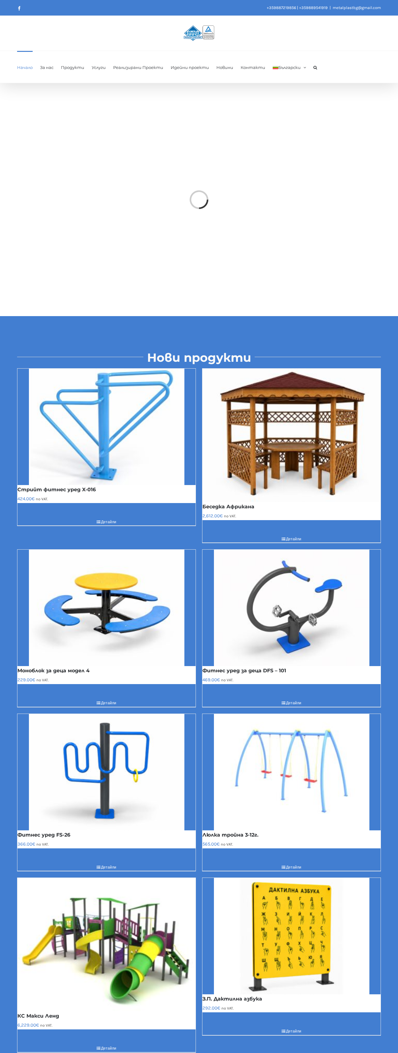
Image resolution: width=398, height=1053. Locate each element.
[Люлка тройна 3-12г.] (291, 772)
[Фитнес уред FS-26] (106, 772)
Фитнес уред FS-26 (43, 835)
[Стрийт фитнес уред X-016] (106, 427)
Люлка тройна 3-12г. (230, 835)
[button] (315, 67)
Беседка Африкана (228, 507)
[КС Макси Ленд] (106, 944)
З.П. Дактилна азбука (232, 999)
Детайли (108, 522)
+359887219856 (281, 7)
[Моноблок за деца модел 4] (106, 608)
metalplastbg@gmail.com (357, 7)
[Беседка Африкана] (291, 435)
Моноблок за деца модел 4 (53, 671)
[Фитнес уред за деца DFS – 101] (291, 608)
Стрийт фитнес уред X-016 (56, 489)
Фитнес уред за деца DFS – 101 (244, 671)
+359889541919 (313, 7)
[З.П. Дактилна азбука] (291, 936)
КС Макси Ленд (38, 1016)
